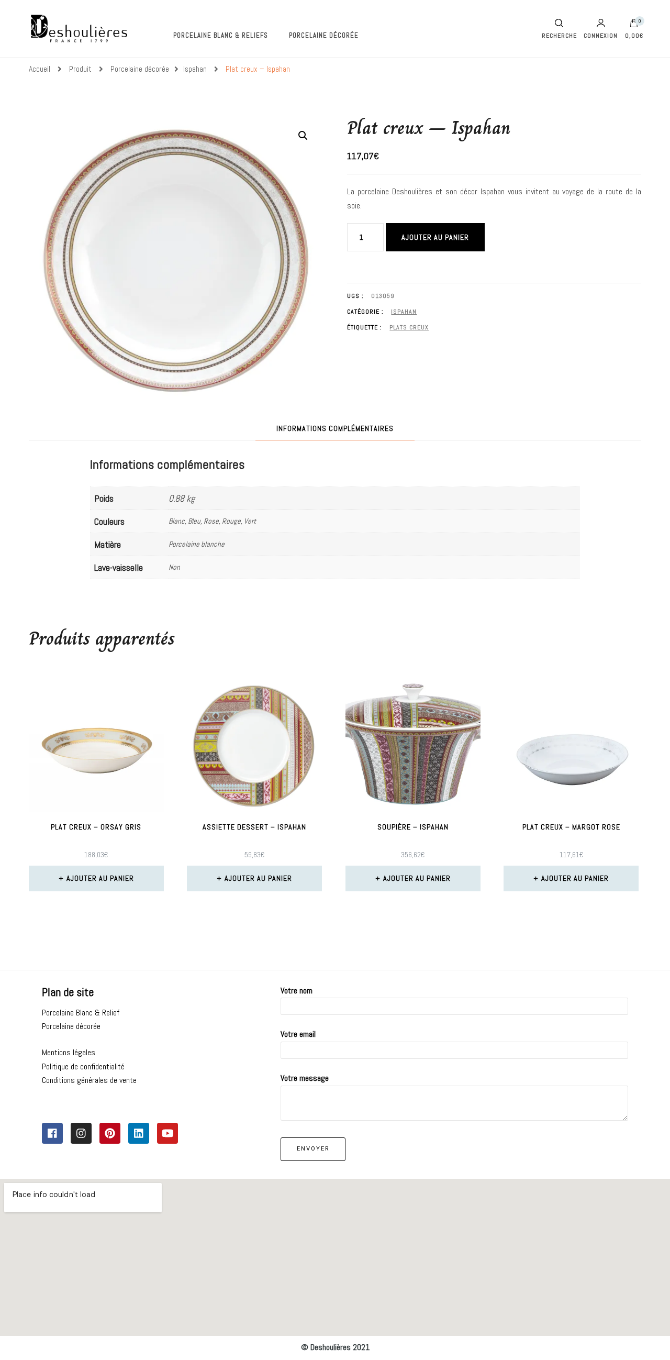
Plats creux (409, 327)
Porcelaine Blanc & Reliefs (220, 35)
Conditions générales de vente (89, 1080)
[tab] (335, 428)
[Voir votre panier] (634, 25)
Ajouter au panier (435, 237)
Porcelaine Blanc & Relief (80, 1012)
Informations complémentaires (335, 428)
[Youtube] (167, 1133)
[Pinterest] (109, 1133)
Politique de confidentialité (83, 1066)
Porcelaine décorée (324, 35)
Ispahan (404, 311)
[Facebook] (52, 1133)
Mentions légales (68, 1052)
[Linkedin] (138, 1133)
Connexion (601, 35)
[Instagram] (81, 1133)
